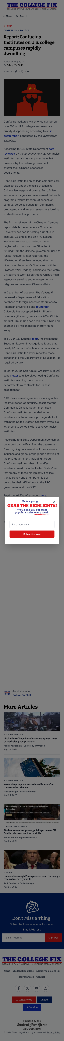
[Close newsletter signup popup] (54, 502)
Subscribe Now (32, 534)
